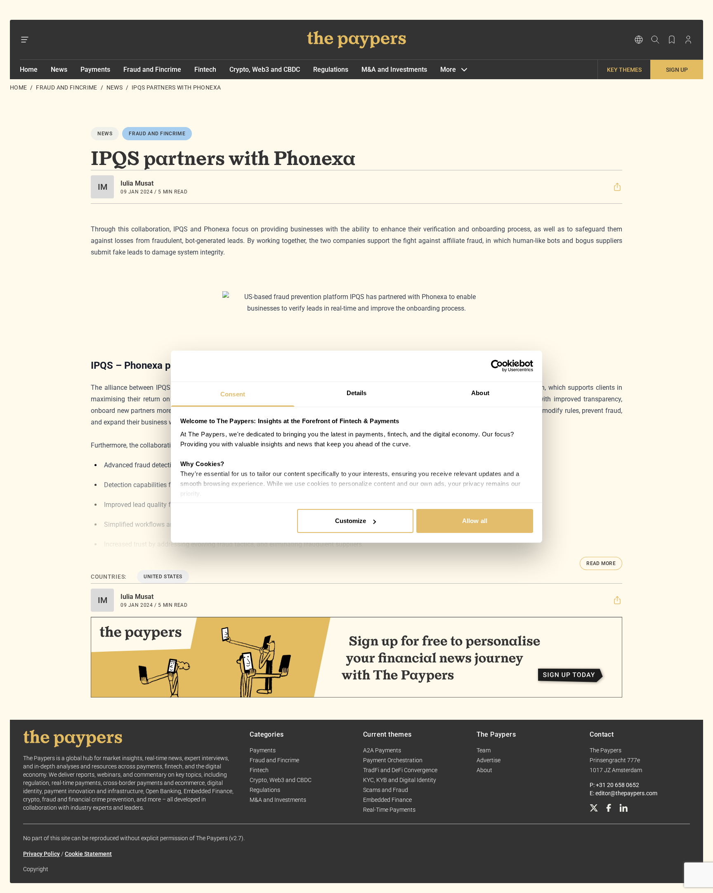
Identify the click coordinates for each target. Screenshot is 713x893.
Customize (350, 520)
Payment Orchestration (393, 760)
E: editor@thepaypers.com (623, 793)
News (59, 69)
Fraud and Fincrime (152, 69)
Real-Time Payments (389, 809)
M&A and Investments (394, 69)
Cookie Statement (88, 854)
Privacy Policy (41, 854)
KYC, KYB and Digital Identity (399, 780)
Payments (95, 69)
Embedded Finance (387, 799)
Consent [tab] (232, 394)
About (484, 770)
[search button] (655, 40)
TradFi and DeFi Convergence (400, 770)
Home (29, 69)
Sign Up (677, 69)
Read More (601, 563)
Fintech (205, 69)
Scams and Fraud (385, 790)
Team (484, 750)
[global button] (639, 40)
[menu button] (25, 40)
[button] (617, 187)
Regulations (330, 69)
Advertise (489, 760)
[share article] (617, 187)
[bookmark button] (672, 40)
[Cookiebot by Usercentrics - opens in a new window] (497, 366)
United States (163, 577)
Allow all (474, 520)
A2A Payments (382, 750)
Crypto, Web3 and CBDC (264, 69)
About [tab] (480, 392)
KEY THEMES (624, 69)
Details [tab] (357, 392)
